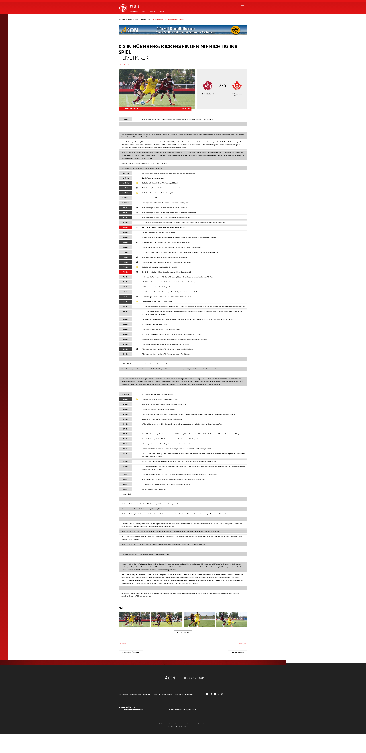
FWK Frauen (188, 694)
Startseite (122, 19)
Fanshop (177, 694)
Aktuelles (134, 11)
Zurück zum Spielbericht (128, 65)
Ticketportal (166, 694)
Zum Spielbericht (238, 652)
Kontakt (147, 694)
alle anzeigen (183, 632)
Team (144, 11)
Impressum (123, 694)
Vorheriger (242, 644)
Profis (134, 6)
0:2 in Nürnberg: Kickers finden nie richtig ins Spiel (168, 19)
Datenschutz (135, 694)
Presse (161, 11)
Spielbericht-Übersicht (130, 652)
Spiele (152, 11)
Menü (242, 5)
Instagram (211, 694)
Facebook (207, 694)
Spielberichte (145, 19)
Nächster (123, 644)
